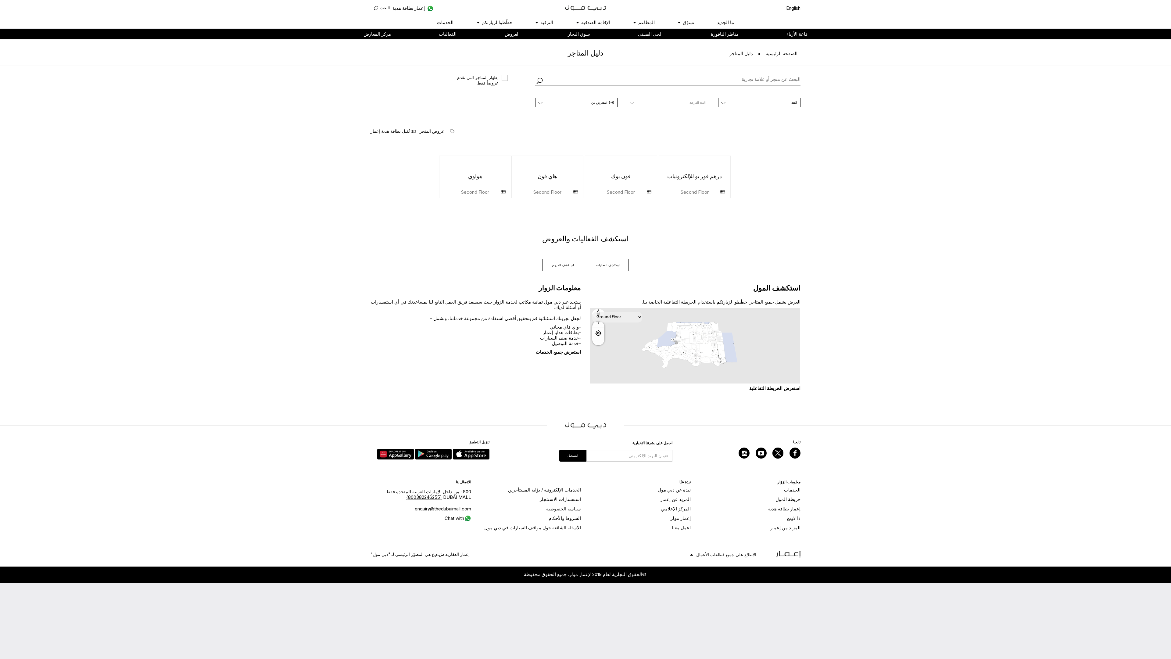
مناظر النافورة (725, 34)
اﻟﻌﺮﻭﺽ (512, 34)
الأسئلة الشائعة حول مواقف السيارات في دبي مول (532, 528)
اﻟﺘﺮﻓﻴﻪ (546, 22)
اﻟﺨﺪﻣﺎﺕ (445, 22)
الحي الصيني (650, 34)
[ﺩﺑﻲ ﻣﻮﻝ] (585, 7)
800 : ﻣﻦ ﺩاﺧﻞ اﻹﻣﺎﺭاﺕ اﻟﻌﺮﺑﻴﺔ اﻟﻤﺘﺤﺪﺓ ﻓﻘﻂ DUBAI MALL (428, 494)
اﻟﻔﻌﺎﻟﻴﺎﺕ (448, 34)
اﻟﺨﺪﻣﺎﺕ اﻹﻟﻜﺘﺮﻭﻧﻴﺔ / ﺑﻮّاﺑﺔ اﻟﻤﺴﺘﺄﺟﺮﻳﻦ (544, 490)
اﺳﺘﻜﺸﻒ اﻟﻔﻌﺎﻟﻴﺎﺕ (608, 265)
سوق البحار (579, 34)
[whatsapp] (430, 8)
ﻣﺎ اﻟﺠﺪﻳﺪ (725, 22)
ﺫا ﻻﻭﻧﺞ (793, 518)
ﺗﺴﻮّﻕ (688, 22)
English (793, 8)
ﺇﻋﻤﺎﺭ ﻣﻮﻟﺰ (680, 518)
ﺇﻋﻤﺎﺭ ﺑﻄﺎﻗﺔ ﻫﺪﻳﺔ (784, 509)
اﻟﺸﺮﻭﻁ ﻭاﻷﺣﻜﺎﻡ (565, 518)
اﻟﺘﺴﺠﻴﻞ (573, 455)
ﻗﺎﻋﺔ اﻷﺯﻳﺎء (797, 34)
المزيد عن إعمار (675, 499)
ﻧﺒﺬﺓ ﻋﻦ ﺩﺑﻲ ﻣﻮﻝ (674, 490)
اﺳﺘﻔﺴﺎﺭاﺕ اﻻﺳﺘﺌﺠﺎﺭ (560, 499)
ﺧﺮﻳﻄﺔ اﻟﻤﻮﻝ (787, 499)
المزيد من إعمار (785, 528)
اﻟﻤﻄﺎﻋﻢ (646, 22)
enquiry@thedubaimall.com (443, 509)
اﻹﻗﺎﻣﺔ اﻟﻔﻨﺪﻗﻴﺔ (595, 22)
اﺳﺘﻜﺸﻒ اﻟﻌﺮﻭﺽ (562, 265)
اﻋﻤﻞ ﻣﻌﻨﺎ (681, 528)
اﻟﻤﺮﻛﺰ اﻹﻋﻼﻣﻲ (676, 509)
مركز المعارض (377, 34)
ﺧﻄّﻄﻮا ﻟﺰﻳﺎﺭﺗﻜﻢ (497, 22)
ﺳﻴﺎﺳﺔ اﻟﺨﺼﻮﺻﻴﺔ (563, 509)
